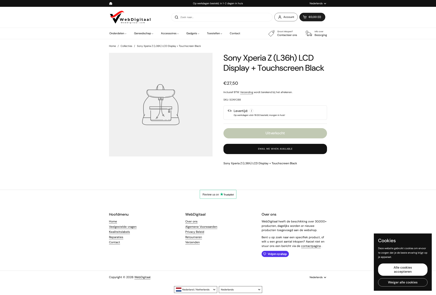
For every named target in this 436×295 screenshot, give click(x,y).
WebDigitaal (142, 277)
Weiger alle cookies (403, 282)
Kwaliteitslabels (119, 232)
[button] (312, 17)
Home (112, 46)
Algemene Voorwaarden (201, 227)
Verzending (246, 92)
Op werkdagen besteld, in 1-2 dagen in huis (218, 3)
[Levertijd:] (275, 112)
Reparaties (116, 237)
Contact (114, 242)
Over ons (191, 221)
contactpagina (311, 246)
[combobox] (195, 289)
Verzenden (192, 242)
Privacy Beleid (194, 232)
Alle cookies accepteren (403, 269)
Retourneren (193, 237)
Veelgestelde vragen (123, 227)
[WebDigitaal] (130, 17)
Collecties (126, 46)
